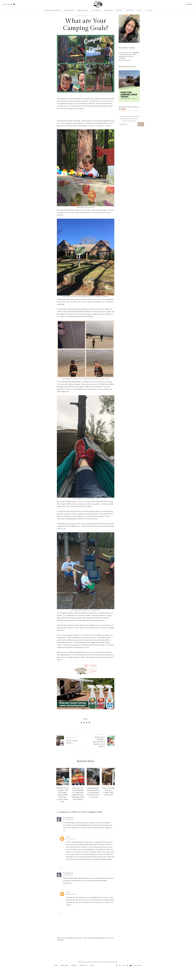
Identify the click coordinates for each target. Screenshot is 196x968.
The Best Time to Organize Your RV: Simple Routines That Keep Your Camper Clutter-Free (63, 795)
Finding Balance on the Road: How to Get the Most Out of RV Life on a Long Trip (93, 792)
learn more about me (124, 60)
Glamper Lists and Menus (52, 10)
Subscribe (189, 4)
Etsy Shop (148, 10)
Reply (64, 831)
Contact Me (130, 10)
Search (140, 124)
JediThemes (139, 965)
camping (78, 15)
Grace (68, 837)
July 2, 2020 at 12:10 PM (71, 839)
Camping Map (109, 10)
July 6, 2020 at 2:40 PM (71, 894)
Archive (139, 10)
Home (56, 965)
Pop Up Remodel (96, 10)
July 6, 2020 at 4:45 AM (68, 875)
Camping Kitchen (82, 10)
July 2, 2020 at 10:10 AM (68, 819)
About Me (119, 10)
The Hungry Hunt (68, 817)
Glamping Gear (69, 10)
